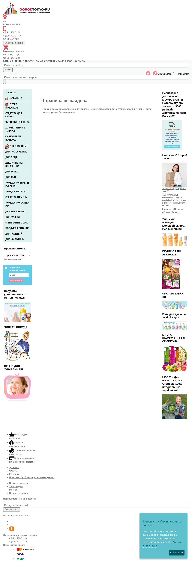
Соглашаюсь (176, 552)
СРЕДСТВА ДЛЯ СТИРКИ (13, 115)
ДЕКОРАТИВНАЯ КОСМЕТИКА (14, 165)
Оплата (13, 471)
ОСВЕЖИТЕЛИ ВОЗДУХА (13, 138)
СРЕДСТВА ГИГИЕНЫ (16, 197)
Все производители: (13, 259)
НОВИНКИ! (16, 98)
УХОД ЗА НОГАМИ (15, 191)
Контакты (14, 474)
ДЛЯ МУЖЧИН (13, 217)
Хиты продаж (16, 486)
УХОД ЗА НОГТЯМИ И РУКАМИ (17, 184)
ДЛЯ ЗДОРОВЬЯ (18, 146)
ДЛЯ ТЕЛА (10, 177)
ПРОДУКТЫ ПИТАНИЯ (17, 228)
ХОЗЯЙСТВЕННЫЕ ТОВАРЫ (15, 129)
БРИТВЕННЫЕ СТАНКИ (17, 223)
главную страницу (127, 109)
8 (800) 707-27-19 (18, 542)
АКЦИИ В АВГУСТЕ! (24, 61)
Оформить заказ (11, 58)
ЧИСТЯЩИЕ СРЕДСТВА (17, 122)
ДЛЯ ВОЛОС (12, 172)
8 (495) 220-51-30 (18, 538)
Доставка (14, 467)
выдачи (11, 24)
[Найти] (4, 82)
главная (8, 61)
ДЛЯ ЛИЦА (11, 157)
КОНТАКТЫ (79, 61)
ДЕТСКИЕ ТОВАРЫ (15, 211)
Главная (13, 490)
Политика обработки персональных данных (31, 477)
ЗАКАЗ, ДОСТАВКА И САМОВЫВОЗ (54, 61)
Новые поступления (19, 483)
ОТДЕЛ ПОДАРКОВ (11, 106)
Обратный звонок (14, 43)
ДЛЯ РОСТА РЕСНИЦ (16, 152)
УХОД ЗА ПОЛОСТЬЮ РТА (17, 204)
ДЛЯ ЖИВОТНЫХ (14, 239)
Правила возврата (18, 493)
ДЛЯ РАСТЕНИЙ (13, 234)
